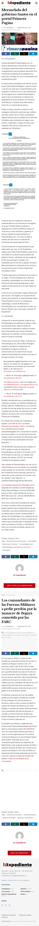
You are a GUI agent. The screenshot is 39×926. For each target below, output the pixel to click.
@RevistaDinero (13, 382)
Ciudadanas (6, 889)
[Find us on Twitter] (6, 905)
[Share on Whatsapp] (15, 53)
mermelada (32, 541)
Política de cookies (25, 915)
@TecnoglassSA (20, 387)
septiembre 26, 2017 (24, 27)
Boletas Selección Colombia (16, 541)
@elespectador (13, 385)
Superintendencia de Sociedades (14, 467)
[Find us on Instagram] (9, 905)
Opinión (23, 889)
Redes (23, 894)
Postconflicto (11, 595)
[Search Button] (36, 3)
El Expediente (9, 27)
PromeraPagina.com (26, 544)
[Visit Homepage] (19, 3)
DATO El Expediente (9, 894)
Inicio (3, 595)
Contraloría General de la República (16, 485)
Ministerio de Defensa (25, 817)
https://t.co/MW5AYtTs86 (13, 389)
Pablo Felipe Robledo (10, 544)
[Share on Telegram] (33, 53)
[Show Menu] (3, 3)
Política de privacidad (8, 915)
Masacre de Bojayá (9, 817)
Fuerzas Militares (30, 814)
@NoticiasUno (29, 385)
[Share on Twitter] (24, 53)
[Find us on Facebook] (2, 905)
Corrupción (6, 891)
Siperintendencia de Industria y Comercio (17, 547)
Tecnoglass (6, 550)
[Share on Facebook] (6, 53)
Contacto (5, 917)
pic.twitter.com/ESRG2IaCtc (14, 371)
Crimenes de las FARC (14, 814)
